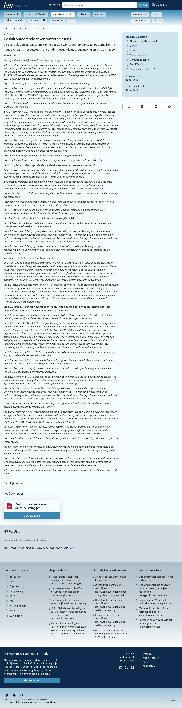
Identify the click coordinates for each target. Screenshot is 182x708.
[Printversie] (128, 106)
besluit (133, 46)
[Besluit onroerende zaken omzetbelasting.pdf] (9, 505)
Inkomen (83, 14)
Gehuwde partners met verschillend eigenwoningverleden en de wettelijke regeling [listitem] (110, 620)
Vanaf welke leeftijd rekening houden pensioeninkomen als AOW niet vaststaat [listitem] (111, 633)
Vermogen (57, 20)
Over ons (157, 20)
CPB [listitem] (11, 581)
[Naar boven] (14, 695)
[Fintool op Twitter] (126, 668)
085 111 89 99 (126, 660)
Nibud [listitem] (12, 610)
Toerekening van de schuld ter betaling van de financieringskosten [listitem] (155, 623)
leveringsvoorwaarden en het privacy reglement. (37, 702)
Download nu (32, 516)
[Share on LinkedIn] (142, 106)
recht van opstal (138, 64)
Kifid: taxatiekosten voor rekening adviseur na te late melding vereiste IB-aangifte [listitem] (66, 580)
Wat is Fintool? (151, 658)
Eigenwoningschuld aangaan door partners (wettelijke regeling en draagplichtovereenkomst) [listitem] (154, 590)
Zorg (71, 20)
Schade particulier (15, 20)
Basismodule (12, 14)
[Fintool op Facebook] (132, 668)
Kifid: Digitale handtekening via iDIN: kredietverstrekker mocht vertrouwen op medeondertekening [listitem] (68, 613)
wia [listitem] (11, 601)
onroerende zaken (139, 60)
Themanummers (140, 20)
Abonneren (54, 5)
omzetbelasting (138, 55)
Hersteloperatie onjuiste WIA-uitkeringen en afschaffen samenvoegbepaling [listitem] (67, 591)
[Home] (7, 695)
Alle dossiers (17, 616)
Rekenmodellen (140, 14)
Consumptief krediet (36, 14)
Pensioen (99, 14)
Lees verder (33, 680)
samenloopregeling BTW (142, 69)
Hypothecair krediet (63, 14)
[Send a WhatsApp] (169, 106)
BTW (132, 50)
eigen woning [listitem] (16, 586)
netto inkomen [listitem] (17, 606)
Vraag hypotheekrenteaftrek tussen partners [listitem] (110, 578)
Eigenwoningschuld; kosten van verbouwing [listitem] (156, 578)
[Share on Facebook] (156, 106)
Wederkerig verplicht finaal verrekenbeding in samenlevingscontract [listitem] (153, 611)
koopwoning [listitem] (16, 591)
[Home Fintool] (17, 5)
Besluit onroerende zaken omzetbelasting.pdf (31, 506)
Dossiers (157, 14)
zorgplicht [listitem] (15, 576)
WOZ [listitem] (12, 596)
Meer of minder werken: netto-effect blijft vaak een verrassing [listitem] (68, 601)
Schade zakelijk (37, 20)
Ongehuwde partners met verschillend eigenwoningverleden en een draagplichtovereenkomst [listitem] (110, 590)
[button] (159, 5)
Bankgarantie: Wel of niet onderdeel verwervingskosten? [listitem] (156, 601)
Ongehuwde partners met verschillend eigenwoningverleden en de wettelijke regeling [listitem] (110, 605)
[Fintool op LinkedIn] (120, 668)
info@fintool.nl (125, 657)
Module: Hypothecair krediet (145, 41)
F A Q (145, 662)
